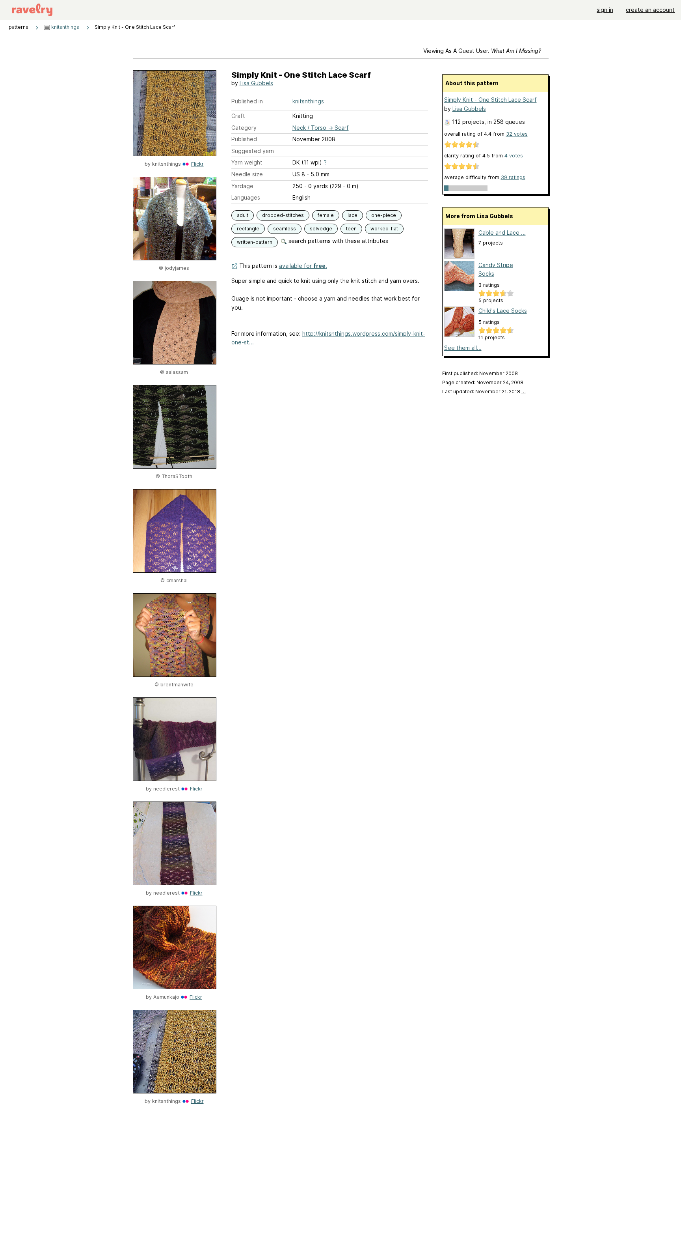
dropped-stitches (283, 215)
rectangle (248, 229)
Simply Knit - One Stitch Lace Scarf (490, 99)
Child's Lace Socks (502, 310)
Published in (247, 101)
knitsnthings (64, 27)
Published (244, 139)
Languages (245, 197)
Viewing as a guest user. (482, 50)
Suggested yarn (252, 151)
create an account (650, 9)
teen (351, 229)
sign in (605, 9)
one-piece (383, 215)
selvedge (321, 229)
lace (352, 215)
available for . (303, 265)
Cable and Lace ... (502, 232)
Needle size (247, 174)
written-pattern (254, 242)
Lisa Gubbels (256, 83)
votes (517, 134)
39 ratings (513, 177)
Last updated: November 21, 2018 (484, 391)
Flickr (197, 164)
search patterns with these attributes (337, 240)
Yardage (242, 186)
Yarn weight (246, 162)
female (326, 215)
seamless (284, 229)
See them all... (463, 347)
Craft (238, 115)
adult (242, 215)
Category (244, 127)
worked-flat (384, 229)
